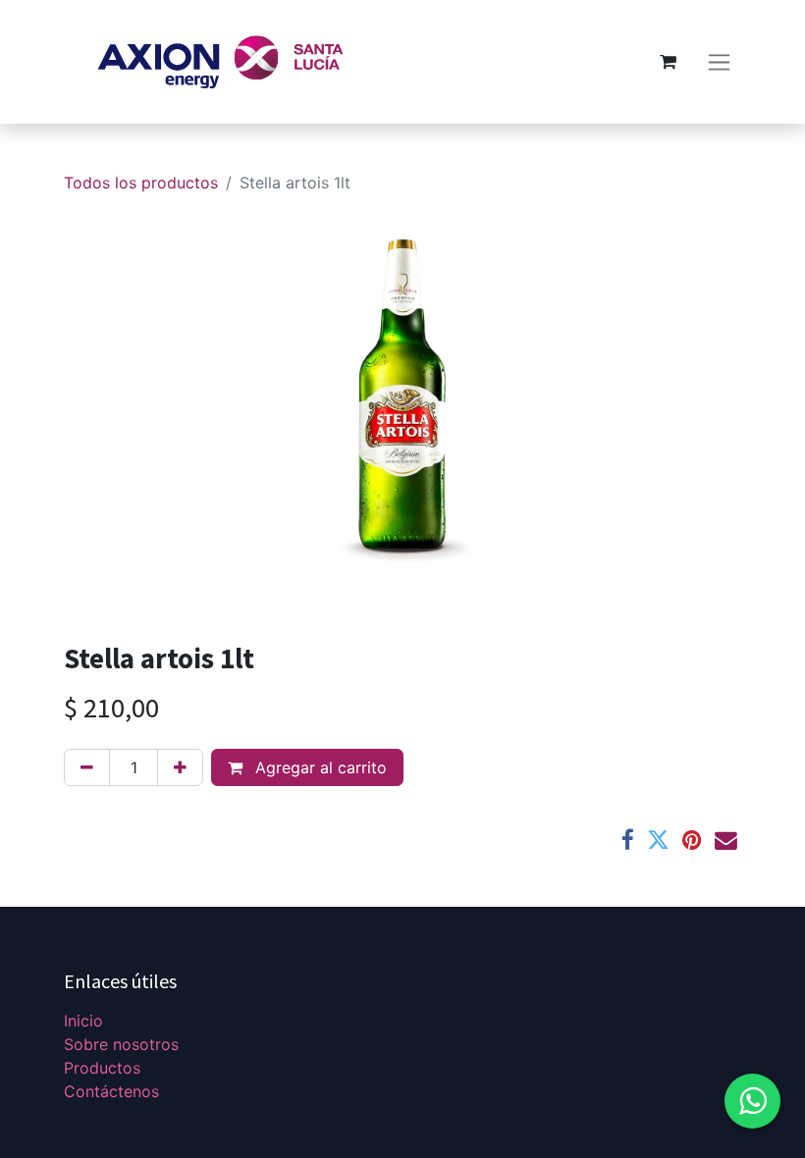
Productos (102, 1068)
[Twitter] (658, 840)
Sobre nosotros (121, 1044)
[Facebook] (627, 840)
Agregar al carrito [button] (318, 767)
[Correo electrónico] (726, 840)
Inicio (83, 1020)
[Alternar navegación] (719, 62)
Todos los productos (141, 182)
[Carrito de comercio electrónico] (667, 61)
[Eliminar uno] (87, 767)
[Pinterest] (692, 840)
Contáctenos (111, 1091)
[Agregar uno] (180, 767)
